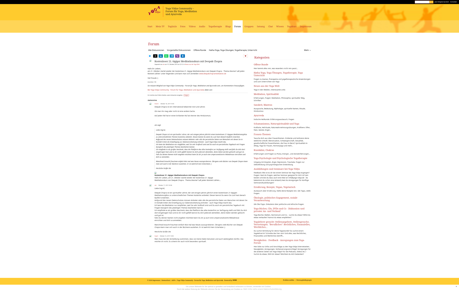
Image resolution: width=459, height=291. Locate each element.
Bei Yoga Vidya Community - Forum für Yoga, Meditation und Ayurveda (176, 90)
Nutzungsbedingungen (304, 280)
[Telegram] (172, 56)
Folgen (186, 95)
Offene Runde (200, 50)
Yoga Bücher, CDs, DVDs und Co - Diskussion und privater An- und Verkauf (279, 210)
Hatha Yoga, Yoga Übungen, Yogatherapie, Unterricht (233, 50)
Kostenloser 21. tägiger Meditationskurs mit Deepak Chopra (188, 61)
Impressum (156, 280)
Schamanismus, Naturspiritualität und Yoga (276, 123)
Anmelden (453, 2)
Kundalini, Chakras (264, 150)
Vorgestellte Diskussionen (179, 50)
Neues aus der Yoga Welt (192, 64)
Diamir (157, 104)
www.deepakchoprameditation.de (212, 73)
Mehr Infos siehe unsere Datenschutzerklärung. (262, 289)
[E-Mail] (183, 56)
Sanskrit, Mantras (263, 104)
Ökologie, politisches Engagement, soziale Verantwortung (275, 199)
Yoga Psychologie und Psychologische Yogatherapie (280, 158)
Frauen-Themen (262, 134)
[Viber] (177, 56)
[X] (155, 56)
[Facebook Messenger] (150, 56)
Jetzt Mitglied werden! (442, 2)
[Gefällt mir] (245, 56)
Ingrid (156, 236)
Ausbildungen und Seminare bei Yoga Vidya (277, 168)
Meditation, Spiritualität (266, 94)
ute (164, 64)
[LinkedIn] (161, 56)
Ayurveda (259, 115)
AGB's (174, 280)
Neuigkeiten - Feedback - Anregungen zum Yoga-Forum (279, 241)
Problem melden (288, 280)
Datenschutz (166, 280)
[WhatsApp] (166, 56)
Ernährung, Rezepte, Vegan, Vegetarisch (274, 187)
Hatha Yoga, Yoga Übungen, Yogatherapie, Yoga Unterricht (278, 74)
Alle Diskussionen (156, 50)
